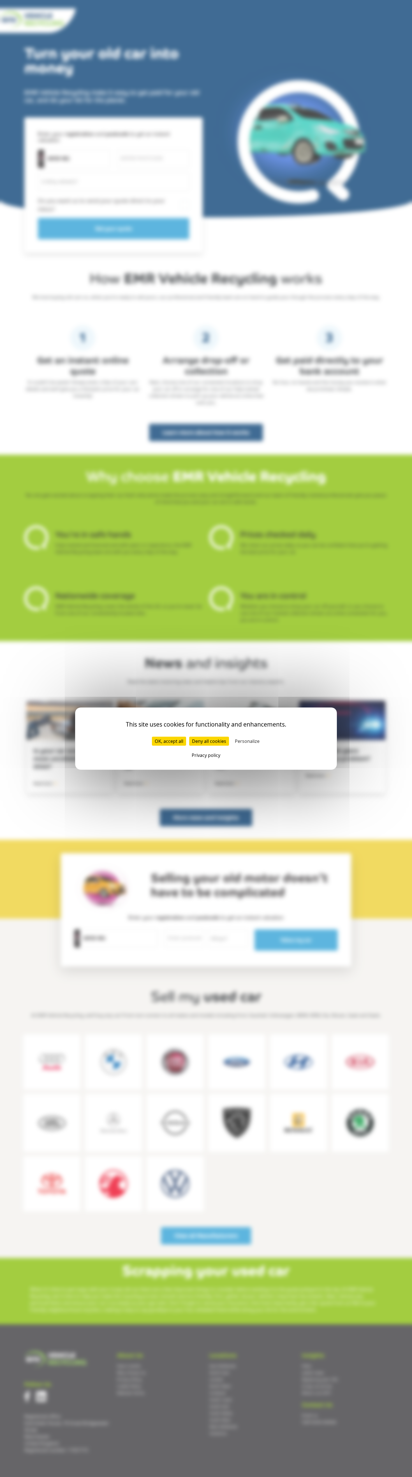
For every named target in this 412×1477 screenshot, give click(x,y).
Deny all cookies (209, 741)
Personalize (247, 741)
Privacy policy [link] (206, 755)
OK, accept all (169, 741)
